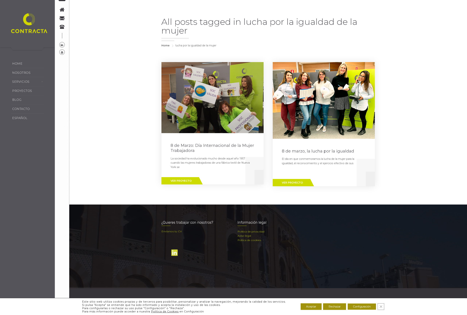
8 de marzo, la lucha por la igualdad (318, 151)
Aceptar (311, 306)
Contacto (21, 109)
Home (17, 63)
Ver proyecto (181, 180)
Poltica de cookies (249, 240)
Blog (17, 100)
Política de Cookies (165, 311)
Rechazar (335, 306)
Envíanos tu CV (171, 231)
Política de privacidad (251, 231)
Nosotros (21, 73)
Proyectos (22, 91)
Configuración (362, 306)
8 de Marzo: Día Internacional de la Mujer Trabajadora (212, 148)
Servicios (21, 81)
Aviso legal (244, 235)
